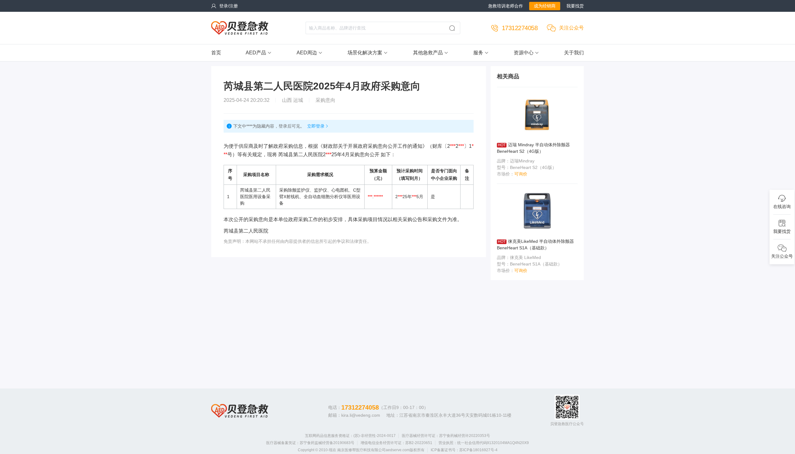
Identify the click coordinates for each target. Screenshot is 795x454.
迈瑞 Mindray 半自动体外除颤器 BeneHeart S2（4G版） (533, 148)
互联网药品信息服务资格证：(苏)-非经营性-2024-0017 (350, 436)
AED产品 (256, 52)
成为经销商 (545, 5)
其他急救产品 (428, 52)
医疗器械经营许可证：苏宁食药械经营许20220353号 (446, 436)
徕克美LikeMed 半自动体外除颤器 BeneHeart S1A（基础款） (535, 244)
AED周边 (307, 52)
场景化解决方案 (365, 52)
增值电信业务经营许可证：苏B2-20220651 (396, 443)
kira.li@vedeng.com (360, 415)
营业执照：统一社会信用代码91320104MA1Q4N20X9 (483, 443)
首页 (216, 52)
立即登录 (316, 126)
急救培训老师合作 (505, 5)
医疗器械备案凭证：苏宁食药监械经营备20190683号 (310, 443)
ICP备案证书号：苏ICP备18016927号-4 (464, 450)
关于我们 (574, 52)
